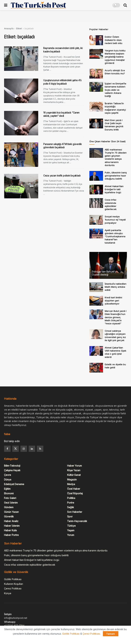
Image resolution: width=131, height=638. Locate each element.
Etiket (19, 28)
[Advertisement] (65, 15)
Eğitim (7, 488)
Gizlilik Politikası (12, 579)
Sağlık (70, 507)
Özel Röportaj (75, 493)
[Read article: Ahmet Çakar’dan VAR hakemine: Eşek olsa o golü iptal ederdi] (96, 351)
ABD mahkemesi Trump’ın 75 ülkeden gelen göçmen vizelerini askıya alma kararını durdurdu (55, 550)
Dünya (7, 479)
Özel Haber (73, 488)
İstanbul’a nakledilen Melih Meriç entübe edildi (115, 286)
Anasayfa (8, 28)
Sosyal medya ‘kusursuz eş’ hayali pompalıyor (115, 219)
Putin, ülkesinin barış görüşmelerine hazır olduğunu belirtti (116, 175)
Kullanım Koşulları (13, 583)
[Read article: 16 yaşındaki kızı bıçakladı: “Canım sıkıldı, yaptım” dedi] (21, 123)
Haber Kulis (10, 530)
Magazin (72, 479)
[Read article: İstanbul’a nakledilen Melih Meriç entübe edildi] (96, 287)
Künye (7, 593)
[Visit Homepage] (38, 5)
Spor (70, 516)
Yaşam (70, 530)
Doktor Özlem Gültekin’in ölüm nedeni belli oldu (113, 39)
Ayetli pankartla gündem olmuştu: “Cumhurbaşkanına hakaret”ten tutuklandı (115, 236)
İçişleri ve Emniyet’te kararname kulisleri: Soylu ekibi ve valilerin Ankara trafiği (115, 89)
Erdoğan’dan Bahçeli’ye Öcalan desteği (105, 273)
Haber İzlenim (12, 525)
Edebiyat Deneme (14, 484)
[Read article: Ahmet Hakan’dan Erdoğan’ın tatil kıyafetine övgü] (96, 189)
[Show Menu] (5, 5)
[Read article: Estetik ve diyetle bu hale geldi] (96, 368)
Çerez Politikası (12, 588)
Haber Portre (11, 534)
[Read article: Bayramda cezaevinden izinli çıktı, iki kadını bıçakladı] (21, 58)
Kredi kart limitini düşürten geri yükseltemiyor (113, 300)
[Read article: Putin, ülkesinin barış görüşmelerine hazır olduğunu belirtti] (96, 176)
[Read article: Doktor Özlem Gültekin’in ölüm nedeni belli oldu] (96, 40)
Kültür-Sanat (74, 474)
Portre (70, 502)
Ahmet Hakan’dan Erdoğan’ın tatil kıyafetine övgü (114, 189)
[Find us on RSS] (40, 449)
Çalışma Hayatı (12, 470)
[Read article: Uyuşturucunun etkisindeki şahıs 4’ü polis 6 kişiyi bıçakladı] (21, 91)
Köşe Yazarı (73, 470)
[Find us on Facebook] (7, 449)
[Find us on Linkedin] (32, 449)
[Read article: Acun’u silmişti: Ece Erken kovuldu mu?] (96, 74)
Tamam (110, 633)
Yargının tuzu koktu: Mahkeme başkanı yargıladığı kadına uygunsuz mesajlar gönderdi (115, 56)
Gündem (8, 507)
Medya (71, 484)
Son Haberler (74, 511)
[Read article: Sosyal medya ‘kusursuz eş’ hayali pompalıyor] (96, 220)
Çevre (7, 474)
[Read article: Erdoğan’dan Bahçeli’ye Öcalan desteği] (108, 265)
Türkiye (71, 525)
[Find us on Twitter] (15, 449)
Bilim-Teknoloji (12, 465)
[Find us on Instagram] (23, 449)
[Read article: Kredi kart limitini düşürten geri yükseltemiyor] (96, 301)
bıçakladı (29, 28)
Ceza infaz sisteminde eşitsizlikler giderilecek (29, 564)
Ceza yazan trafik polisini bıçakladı (62, 175)
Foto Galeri (10, 497)
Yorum (70, 534)
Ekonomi (9, 493)
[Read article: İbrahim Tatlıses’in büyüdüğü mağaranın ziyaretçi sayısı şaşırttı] (96, 107)
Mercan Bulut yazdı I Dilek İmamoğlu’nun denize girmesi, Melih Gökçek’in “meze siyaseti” (115, 317)
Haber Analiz (11, 521)
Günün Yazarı (11, 511)
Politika (71, 497)
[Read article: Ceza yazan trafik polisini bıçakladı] (21, 186)
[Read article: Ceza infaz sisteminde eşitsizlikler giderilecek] (96, 203)
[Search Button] (125, 5)
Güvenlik (9, 516)
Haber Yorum (74, 465)
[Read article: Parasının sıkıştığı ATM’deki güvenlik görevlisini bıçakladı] (21, 154)
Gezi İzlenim (11, 502)
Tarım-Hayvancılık (77, 521)
